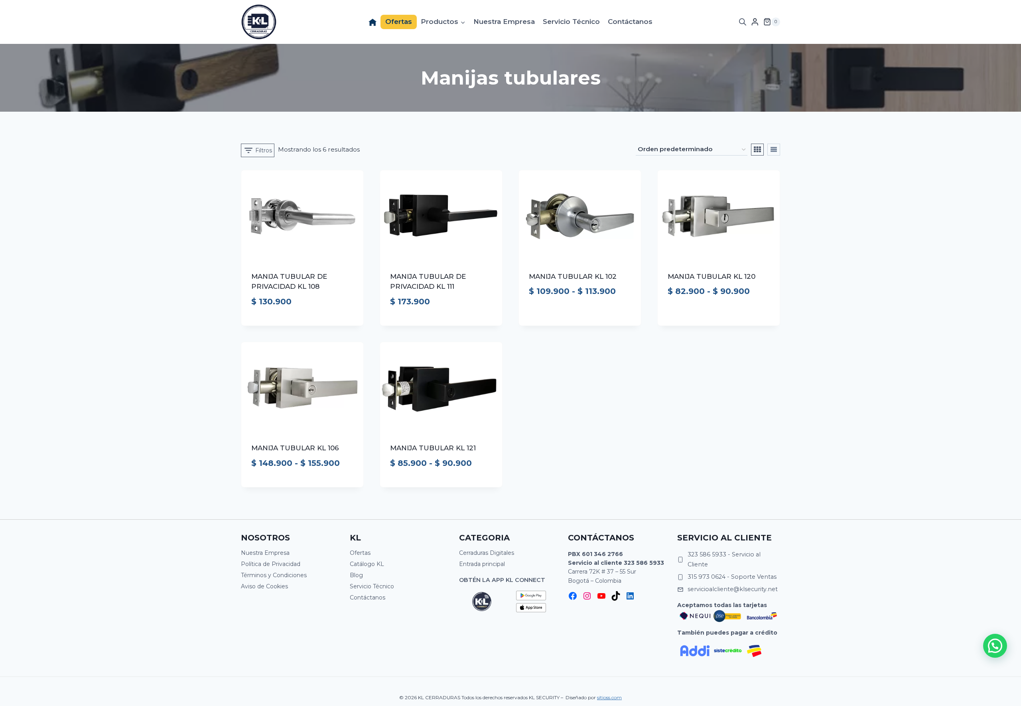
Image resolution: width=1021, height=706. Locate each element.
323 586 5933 (644, 562)
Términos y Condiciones (274, 575)
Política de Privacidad (270, 564)
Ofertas (398, 22)
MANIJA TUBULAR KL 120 (711, 276)
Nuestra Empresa (504, 22)
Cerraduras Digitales (486, 552)
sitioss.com (609, 697)
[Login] (755, 21)
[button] (995, 646)
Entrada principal (482, 564)
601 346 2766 (602, 554)
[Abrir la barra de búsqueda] (743, 22)
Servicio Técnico (571, 22)
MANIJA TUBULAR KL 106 (295, 448)
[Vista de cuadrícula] (757, 150)
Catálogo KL (367, 564)
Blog (356, 575)
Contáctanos (630, 22)
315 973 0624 (706, 576)
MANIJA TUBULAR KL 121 (433, 448)
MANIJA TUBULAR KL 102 (573, 276)
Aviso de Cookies (264, 586)
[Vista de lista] (773, 150)
